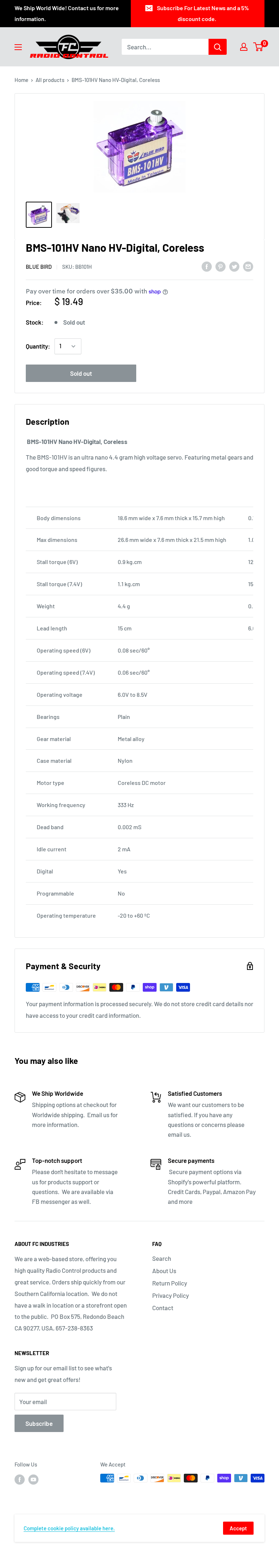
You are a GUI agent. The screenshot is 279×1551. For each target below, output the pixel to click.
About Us (164, 1270)
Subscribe (39, 1423)
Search (161, 1258)
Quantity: (38, 346)
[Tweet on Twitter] (234, 266)
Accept (238, 1528)
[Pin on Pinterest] (220, 266)
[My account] (243, 47)
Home (21, 80)
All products (50, 80)
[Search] (218, 47)
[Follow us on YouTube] (33, 1479)
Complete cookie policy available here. (69, 1528)
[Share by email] (248, 266)
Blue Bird (39, 266)
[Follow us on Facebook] (20, 1479)
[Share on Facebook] (207, 266)
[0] (258, 46)
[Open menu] (18, 47)
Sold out (81, 373)
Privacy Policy (170, 1295)
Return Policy (169, 1283)
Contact (162, 1307)
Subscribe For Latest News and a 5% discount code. (203, 13)
